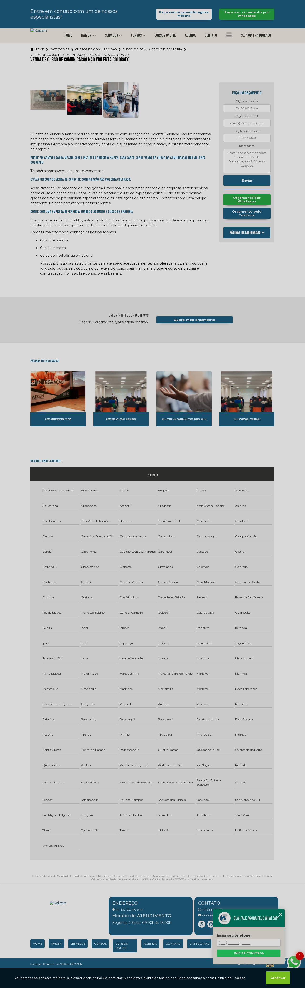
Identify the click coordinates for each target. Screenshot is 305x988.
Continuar (278, 978)
